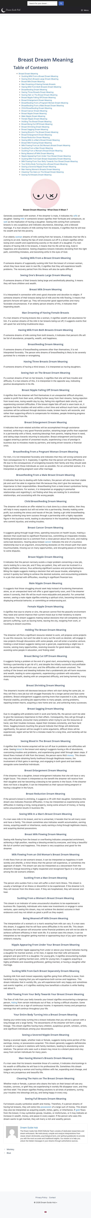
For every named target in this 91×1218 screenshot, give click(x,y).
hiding (14, 1002)
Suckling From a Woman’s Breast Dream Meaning (41, 151)
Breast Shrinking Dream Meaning (35, 127)
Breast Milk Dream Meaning (33, 81)
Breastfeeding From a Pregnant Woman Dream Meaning (44, 103)
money (70, 755)
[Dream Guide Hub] (12, 10)
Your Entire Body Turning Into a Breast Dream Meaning (44, 164)
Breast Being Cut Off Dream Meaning (36, 124)
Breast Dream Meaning (28, 73)
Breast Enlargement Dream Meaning (36, 100)
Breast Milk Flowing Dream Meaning (36, 143)
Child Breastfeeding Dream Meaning (36, 108)
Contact (52, 1197)
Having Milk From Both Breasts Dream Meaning (41, 87)
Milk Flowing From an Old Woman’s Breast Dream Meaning (45, 145)
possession (46, 1107)
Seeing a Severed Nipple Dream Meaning (38, 167)
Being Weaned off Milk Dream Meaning (37, 153)
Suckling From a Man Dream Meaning (37, 148)
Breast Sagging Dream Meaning (34, 129)
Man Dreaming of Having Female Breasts (38, 84)
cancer (48, 542)
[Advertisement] (45, 36)
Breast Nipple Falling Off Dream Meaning (38, 97)
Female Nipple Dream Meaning (34, 119)
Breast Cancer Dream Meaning (34, 111)
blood (19, 749)
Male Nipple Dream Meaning (33, 116)
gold (78, 1110)
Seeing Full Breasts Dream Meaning (36, 175)
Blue (9, 1153)
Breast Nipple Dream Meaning (34, 113)
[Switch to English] (45, 1212)
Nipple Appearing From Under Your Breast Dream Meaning (46, 156)
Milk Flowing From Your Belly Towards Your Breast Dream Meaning (49, 161)
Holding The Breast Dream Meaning (36, 121)
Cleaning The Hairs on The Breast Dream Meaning (42, 172)
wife (75, 216)
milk (22, 219)
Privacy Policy (41, 1197)
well (5, 222)
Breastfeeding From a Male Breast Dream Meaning (42, 105)
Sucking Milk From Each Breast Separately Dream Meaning (46, 159)
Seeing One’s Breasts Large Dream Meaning (39, 79)
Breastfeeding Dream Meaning (34, 89)
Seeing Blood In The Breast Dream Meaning (39, 132)
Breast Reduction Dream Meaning (35, 137)
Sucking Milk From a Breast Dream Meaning (39, 76)
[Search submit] (61, 3)
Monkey (10, 1149)
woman (18, 237)
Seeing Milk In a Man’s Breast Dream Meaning (40, 140)
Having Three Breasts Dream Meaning (37, 92)
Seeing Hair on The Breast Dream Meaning (39, 95)
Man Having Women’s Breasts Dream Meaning (40, 169)
